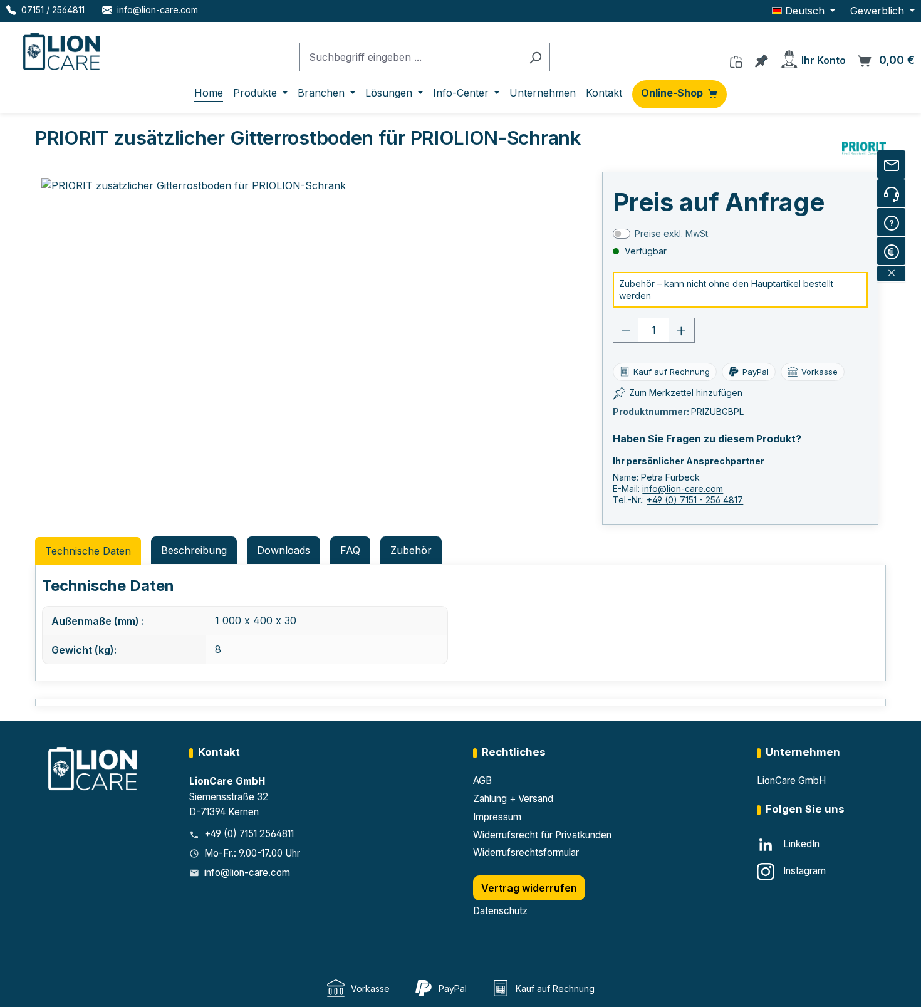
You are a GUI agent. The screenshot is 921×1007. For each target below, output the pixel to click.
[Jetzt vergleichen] (736, 58)
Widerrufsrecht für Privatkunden (542, 835)
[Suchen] (535, 57)
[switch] (621, 234)
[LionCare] (94, 768)
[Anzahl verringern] (626, 330)
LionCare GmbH (791, 780)
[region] (208, 312)
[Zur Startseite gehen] (62, 49)
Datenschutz (500, 911)
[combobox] (410, 57)
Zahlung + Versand (513, 799)
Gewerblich (878, 10)
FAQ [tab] (350, 550)
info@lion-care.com (682, 488)
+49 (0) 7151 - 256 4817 (695, 499)
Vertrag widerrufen (529, 888)
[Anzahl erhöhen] (682, 330)
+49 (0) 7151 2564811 (249, 834)
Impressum (497, 817)
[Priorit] (864, 148)
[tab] (194, 550)
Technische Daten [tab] (88, 551)
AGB (482, 780)
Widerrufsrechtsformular (526, 852)
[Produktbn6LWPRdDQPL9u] (208, 312)
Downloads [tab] (283, 550)
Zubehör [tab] (411, 550)
